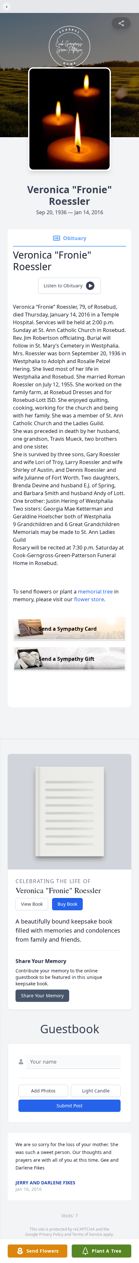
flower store (89, 599)
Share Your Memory (42, 995)
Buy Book (67, 904)
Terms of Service (87, 1234)
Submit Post (69, 1105)
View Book (32, 904)
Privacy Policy (51, 1234)
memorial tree (95, 591)
